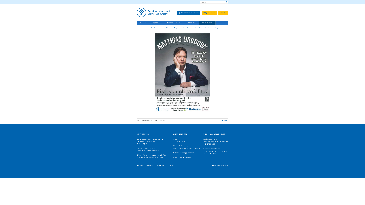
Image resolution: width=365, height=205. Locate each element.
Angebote (155, 23)
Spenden (223, 13)
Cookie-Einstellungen (221, 165)
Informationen (207, 23)
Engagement (143, 27)
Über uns (143, 23)
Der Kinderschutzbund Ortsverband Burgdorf (165, 28)
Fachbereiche (191, 23)
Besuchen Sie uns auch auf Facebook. (150, 157)
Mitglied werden (209, 13)
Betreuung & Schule (172, 23)
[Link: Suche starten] (226, 2)
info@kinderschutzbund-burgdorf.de (154, 155)
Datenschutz (162, 165)
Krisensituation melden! (189, 13)
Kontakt (140, 165)
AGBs (171, 165)
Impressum (150, 165)
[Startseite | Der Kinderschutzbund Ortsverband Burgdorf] (154, 12)
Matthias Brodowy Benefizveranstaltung (205, 28)
